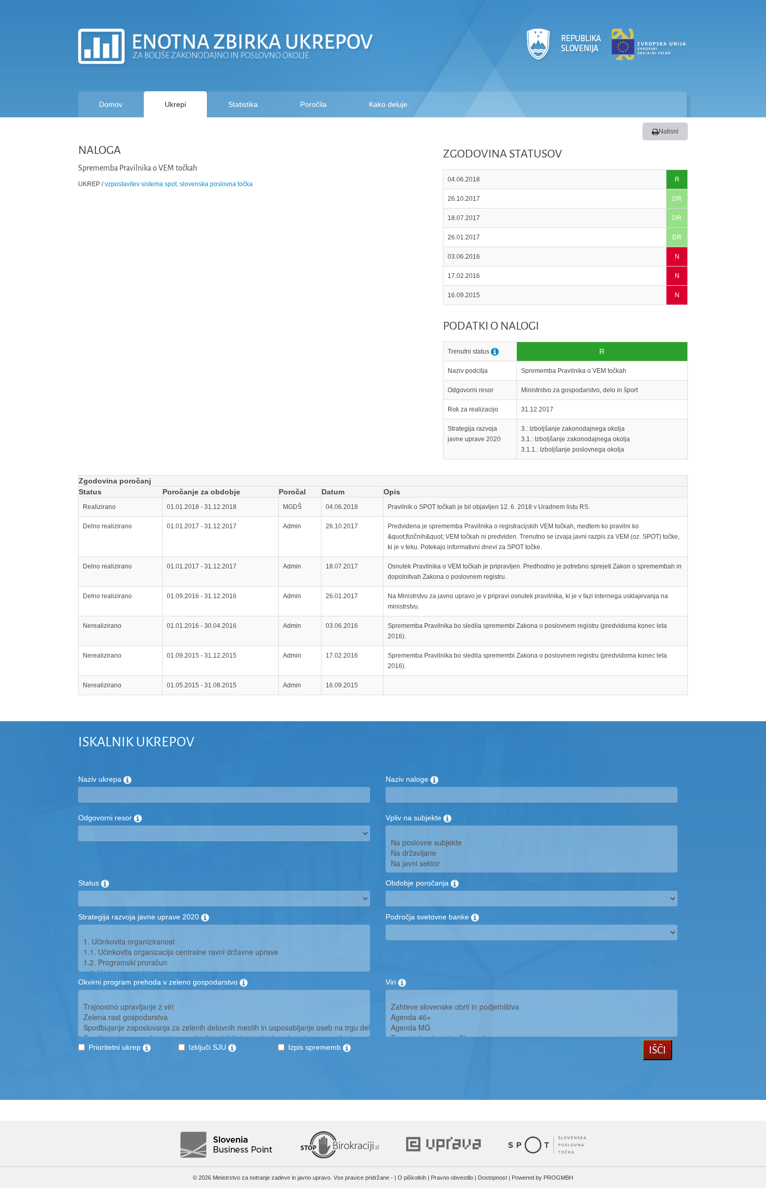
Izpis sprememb (315, 1047)
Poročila (313, 104)
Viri (392, 982)
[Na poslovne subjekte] (531, 842)
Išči (657, 1050)
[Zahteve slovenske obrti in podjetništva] (531, 1006)
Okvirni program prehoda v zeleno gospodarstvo (159, 982)
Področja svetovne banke (428, 917)
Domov (110, 104)
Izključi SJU (208, 1047)
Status (89, 883)
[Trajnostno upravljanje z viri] (224, 1006)
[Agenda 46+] (531, 1017)
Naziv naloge (408, 779)
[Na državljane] (531, 852)
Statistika (243, 104)
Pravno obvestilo (452, 1177)
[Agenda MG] (531, 1027)
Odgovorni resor (106, 818)
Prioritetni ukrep (116, 1047)
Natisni (668, 131)
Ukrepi (175, 104)
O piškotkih (412, 1177)
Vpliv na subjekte (414, 818)
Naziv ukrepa (100, 779)
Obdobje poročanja (418, 883)
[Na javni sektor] (531, 863)
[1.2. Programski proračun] (224, 962)
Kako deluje (388, 104)
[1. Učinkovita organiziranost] (224, 941)
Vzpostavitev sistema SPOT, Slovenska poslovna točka (179, 184)
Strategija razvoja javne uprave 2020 (139, 917)
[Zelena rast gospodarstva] (224, 1017)
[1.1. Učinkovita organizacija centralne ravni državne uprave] (224, 952)
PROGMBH (558, 1177)
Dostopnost (492, 1177)
